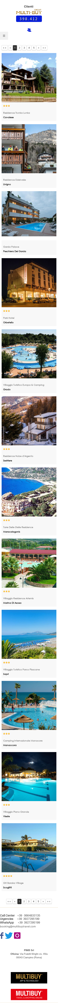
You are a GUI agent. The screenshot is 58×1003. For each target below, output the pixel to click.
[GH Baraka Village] (29, 847)
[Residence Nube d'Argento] (29, 420)
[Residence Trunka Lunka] (29, 77)
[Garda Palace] (29, 215)
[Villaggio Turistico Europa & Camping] (29, 353)
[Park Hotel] (29, 282)
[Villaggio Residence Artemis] (29, 563)
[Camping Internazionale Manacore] (29, 705)
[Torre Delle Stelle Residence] (29, 491)
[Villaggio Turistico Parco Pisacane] (29, 634)
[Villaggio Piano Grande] (29, 776)
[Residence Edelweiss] (29, 148)
